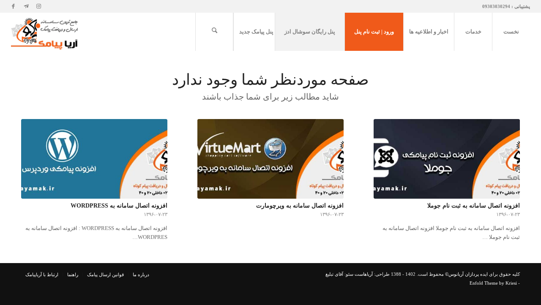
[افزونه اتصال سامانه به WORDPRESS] (94, 159)
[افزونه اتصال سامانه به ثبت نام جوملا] (447, 159)
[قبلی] (33, 165)
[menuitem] (511, 32)
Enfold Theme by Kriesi (493, 283)
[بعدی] (507, 165)
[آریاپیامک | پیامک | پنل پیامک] (45, 32)
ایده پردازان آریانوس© (466, 274)
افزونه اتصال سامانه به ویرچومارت (300, 205)
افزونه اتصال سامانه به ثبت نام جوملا (473, 205)
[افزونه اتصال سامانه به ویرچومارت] (270, 159)
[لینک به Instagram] (39, 6)
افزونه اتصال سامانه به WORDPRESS (119, 205)
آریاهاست (364, 274)
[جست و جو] (214, 32)
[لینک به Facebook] (13, 6)
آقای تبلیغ (334, 274)
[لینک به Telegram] (26, 6)
